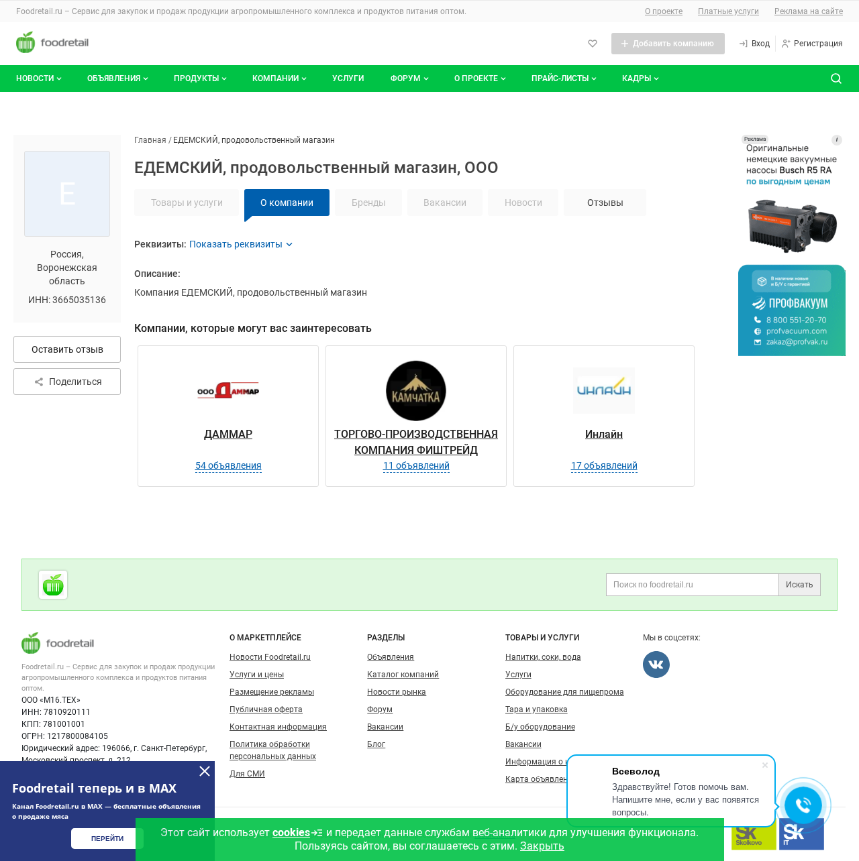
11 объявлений (416, 465)
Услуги (348, 78)
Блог (376, 744)
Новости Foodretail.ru (270, 657)
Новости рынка (396, 692)
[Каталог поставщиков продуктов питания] (53, 584)
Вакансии (385, 727)
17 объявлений (604, 465)
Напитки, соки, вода (543, 657)
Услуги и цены (257, 674)
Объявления (113, 78)
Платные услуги (728, 11)
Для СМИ (247, 774)
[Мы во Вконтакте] (656, 664)
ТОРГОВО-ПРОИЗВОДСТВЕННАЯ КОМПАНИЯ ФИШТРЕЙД (416, 442)
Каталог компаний (403, 674)
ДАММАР (228, 434)
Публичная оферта (266, 709)
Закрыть (542, 846)
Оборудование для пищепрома (564, 692)
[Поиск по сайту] (836, 78)
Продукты (196, 78)
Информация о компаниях (556, 761)
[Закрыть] (204, 771)
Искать (799, 584)
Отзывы (605, 202)
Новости (35, 78)
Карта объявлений (541, 779)
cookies (291, 832)
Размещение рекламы (272, 692)
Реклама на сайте (808, 11)
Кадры (636, 78)
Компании (275, 78)
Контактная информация (278, 727)
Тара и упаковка (536, 709)
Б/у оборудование (540, 727)
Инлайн (604, 434)
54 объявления (228, 465)
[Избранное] (592, 43)
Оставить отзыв (67, 349)
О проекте (664, 11)
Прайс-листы (560, 78)
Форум (406, 78)
